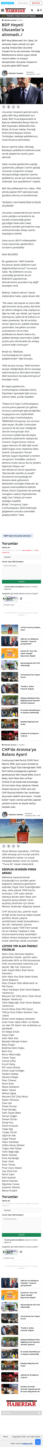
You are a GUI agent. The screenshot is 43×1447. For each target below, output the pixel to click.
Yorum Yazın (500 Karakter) (13, 562)
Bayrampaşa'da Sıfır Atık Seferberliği (30, 664)
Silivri (20, 20)
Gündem (22, 745)
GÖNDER (21, 582)
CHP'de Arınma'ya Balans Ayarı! (30, 628)
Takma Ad (6, 547)
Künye (20, 3)
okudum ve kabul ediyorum (21, 588)
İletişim (25, 3)
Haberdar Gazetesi (10, 20)
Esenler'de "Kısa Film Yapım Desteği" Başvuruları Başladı (29, 653)
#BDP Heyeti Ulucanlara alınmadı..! (17, 536)
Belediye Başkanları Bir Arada (30, 723)
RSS (6, 1437)
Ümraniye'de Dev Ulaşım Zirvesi (30, 676)
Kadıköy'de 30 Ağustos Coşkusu (30, 734)
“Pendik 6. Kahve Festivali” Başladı (27, 687)
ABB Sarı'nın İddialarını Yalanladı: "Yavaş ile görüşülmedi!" (30, 641)
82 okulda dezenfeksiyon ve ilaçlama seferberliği (30, 711)
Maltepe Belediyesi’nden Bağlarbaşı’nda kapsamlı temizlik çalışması (30, 700)
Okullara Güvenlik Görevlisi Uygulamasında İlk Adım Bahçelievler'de (30, 1389)
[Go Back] (38, 1442)
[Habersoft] (27, 1443)
